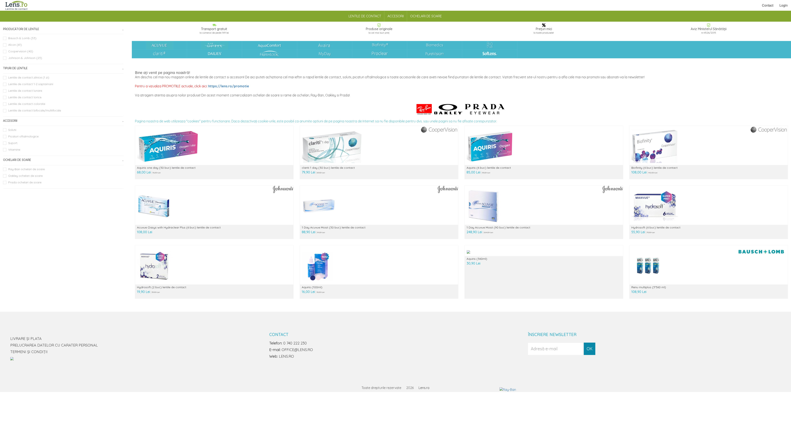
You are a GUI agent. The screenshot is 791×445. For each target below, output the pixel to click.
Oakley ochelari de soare (25, 176)
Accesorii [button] (10, 121)
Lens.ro (424, 388)
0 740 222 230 (295, 343)
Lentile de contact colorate (26, 104)
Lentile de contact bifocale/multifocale (34, 110)
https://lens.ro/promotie (228, 86)
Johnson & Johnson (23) (25, 58)
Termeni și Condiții (29, 351)
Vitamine (14, 149)
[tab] (63, 29)
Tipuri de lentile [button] (15, 68)
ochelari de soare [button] (17, 160)
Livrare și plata (26, 338)
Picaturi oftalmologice (23, 136)
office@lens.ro (297, 349)
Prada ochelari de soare (24, 182)
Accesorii (395, 16)
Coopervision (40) (20, 51)
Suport (12, 143)
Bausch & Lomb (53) (22, 38)
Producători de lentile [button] (21, 29)
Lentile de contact (365, 16)
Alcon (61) (15, 45)
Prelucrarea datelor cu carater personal (54, 345)
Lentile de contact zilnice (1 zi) (28, 77)
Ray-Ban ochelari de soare (26, 169)
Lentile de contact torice (24, 97)
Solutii (12, 130)
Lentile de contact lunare (25, 91)
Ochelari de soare (426, 16)
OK (589, 348)
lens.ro (286, 356)
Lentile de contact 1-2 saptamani (30, 84)
